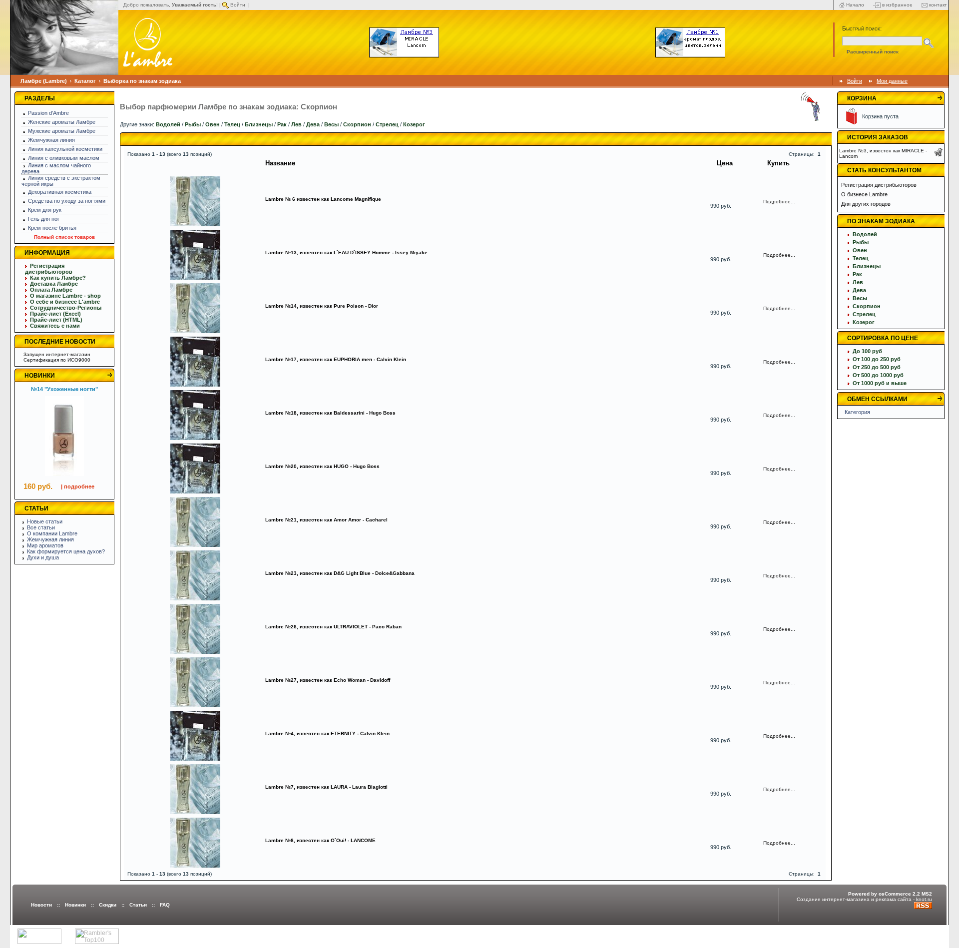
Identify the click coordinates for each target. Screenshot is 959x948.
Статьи (138, 905)
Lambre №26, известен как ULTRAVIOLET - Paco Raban (333, 626)
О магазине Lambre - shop (65, 296)
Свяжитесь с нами (55, 326)
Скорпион (357, 124)
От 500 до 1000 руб (878, 375)
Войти (237, 4)
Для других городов (866, 204)
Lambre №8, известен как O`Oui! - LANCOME (320, 840)
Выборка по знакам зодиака (142, 81)
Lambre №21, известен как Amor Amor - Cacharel (326, 519)
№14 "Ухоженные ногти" (64, 389)
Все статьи (41, 527)
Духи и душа (43, 557)
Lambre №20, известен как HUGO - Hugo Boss (322, 466)
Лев (296, 124)
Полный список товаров (64, 237)
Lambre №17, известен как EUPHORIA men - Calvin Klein (335, 359)
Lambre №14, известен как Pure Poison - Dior (321, 306)
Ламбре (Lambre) (43, 81)
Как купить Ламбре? (58, 278)
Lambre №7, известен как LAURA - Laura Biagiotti (326, 787)
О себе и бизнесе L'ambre (65, 302)
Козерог (414, 124)
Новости (41, 905)
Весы (331, 124)
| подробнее (77, 486)
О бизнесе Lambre (864, 194)
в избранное (897, 4)
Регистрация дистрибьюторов (48, 269)
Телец (232, 124)
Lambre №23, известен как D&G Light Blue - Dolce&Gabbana (340, 573)
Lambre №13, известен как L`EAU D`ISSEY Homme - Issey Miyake (346, 252)
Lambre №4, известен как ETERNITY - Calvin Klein (327, 733)
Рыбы (193, 124)
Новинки (75, 905)
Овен (212, 124)
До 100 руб (867, 351)
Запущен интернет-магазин (56, 354)
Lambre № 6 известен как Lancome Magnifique (323, 199)
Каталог (85, 81)
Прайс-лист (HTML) (56, 320)
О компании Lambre (52, 533)
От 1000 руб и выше (880, 383)
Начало (855, 4)
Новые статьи (44, 521)
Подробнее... (779, 201)
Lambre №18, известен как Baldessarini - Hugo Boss (330, 413)
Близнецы (259, 124)
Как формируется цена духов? (66, 551)
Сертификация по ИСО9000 (56, 360)
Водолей (168, 124)
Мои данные (892, 81)
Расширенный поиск (873, 51)
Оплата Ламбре (51, 290)
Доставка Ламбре (54, 284)
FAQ (165, 905)
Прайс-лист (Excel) (55, 314)
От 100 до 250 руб (877, 359)
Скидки (107, 905)
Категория (857, 412)
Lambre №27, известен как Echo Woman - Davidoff (327, 680)
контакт (938, 4)
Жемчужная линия (50, 539)
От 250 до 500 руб (877, 367)
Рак (282, 124)
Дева (313, 124)
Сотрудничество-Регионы (65, 308)
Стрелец (387, 124)
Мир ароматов (45, 545)
